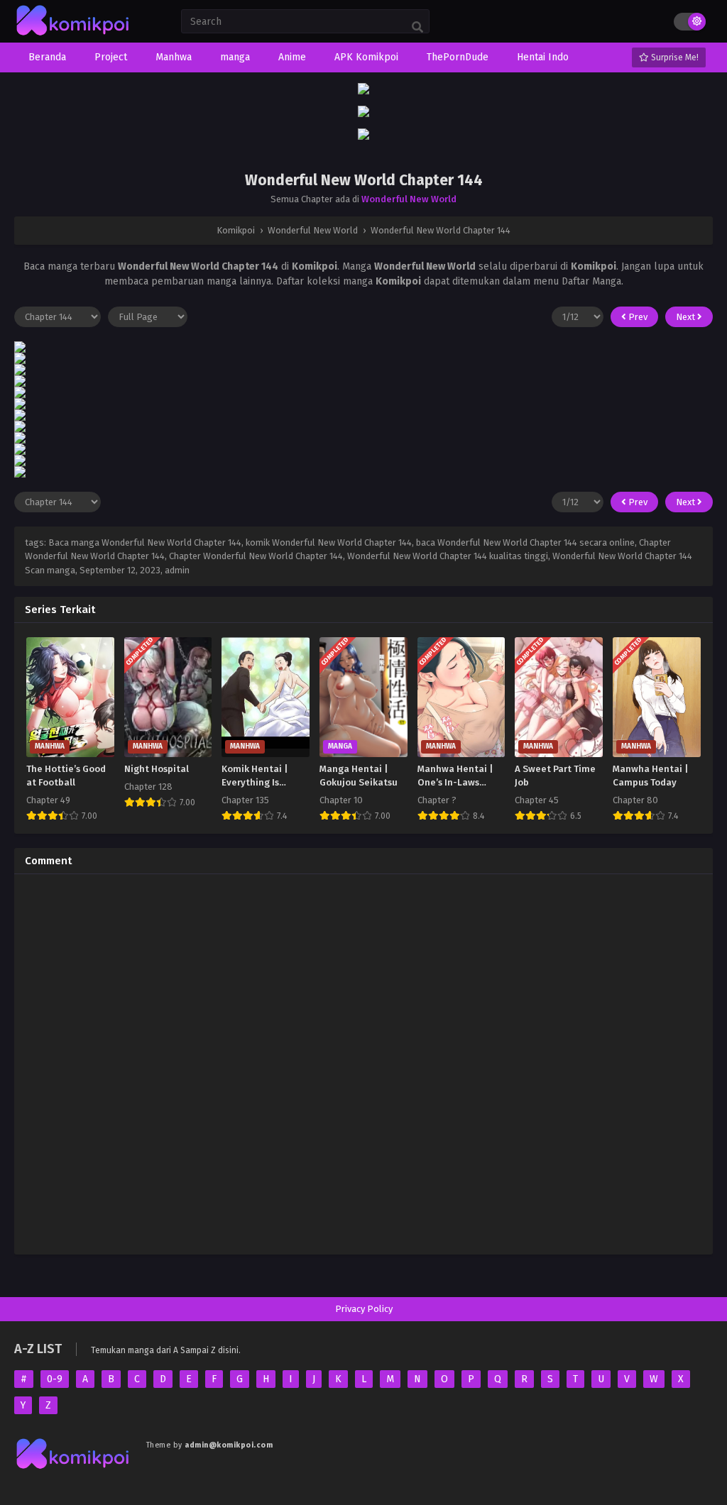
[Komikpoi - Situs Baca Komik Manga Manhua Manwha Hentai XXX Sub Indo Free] (73, 36)
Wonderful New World (409, 199)
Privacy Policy (364, 1308)
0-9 (54, 1379)
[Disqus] (363, 1062)
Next (686, 317)
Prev (636, 317)
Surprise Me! (674, 57)
